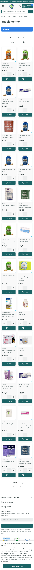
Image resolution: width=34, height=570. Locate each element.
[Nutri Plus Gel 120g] (25, 90)
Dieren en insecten (12, 16)
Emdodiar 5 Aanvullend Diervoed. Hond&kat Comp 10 (24, 426)
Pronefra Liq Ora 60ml (8, 205)
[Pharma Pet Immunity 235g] (8, 230)
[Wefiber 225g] (25, 339)
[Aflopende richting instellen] (24, 42)
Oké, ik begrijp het (17, 566)
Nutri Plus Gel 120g (23, 101)
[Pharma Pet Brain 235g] (8, 266)
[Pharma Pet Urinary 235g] (25, 54)
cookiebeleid (5, 561)
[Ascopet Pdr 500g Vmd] (8, 413)
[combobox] (14, 11)
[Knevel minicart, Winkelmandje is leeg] (24, 6)
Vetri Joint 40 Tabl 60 (8, 461)
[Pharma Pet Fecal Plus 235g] (8, 160)
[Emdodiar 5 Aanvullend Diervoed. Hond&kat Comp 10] (25, 413)
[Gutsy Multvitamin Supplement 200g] (8, 126)
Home (3, 16)
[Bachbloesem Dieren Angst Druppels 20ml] (8, 303)
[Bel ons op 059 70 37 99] (20, 6)
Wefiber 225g (22, 350)
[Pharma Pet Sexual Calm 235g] (8, 90)
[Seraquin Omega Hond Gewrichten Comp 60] (25, 266)
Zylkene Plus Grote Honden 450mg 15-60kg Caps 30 (7, 388)
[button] (17, 29)
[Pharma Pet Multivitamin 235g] (8, 54)
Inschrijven (17, 526)
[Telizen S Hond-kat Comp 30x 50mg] (25, 375)
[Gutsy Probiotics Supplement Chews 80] (25, 194)
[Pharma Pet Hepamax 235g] (25, 160)
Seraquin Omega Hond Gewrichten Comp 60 (23, 279)
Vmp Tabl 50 (21, 314)
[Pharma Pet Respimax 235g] (25, 126)
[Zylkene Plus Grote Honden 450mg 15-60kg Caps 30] (8, 375)
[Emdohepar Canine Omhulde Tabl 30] (25, 230)
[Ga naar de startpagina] (12, 6)
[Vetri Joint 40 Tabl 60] (8, 450)
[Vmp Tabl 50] (25, 303)
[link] (14, 486)
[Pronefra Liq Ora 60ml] (8, 194)
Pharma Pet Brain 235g (8, 275)
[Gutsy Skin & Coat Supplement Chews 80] (25, 450)
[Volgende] (20, 486)
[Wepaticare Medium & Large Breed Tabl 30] (8, 339)
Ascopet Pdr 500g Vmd (8, 424)
